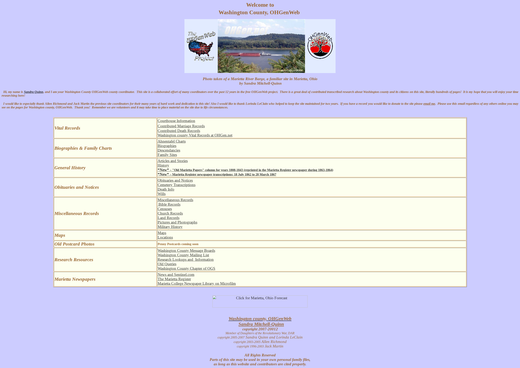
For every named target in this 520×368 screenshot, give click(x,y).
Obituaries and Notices (175, 180)
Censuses (165, 209)
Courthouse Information (176, 121)
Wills (162, 194)
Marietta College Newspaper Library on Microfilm (197, 283)
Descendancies (169, 150)
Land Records (168, 218)
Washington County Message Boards (186, 250)
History (163, 165)
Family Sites (167, 155)
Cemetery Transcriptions (176, 185)
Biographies (167, 146)
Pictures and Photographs (177, 222)
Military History (170, 227)
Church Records (170, 213)
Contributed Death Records (179, 131)
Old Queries (167, 264)
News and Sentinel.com (176, 274)
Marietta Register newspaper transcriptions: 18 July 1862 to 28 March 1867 (217, 174)
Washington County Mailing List (183, 255)
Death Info (166, 189)
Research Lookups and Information (186, 259)
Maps (162, 233)
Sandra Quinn (33, 92)
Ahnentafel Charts (172, 141)
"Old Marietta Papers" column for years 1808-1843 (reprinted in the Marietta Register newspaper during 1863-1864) (245, 170)
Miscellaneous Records (175, 200)
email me (429, 103)
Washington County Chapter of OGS (186, 268)
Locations (165, 237)
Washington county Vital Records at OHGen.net (195, 135)
